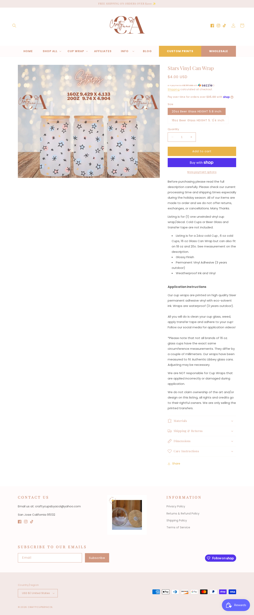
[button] (14, 25)
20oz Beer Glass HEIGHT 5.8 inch (196, 111)
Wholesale (218, 51)
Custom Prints (180, 51)
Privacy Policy (175, 506)
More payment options (201, 172)
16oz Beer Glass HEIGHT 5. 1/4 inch (198, 120)
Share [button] (176, 464)
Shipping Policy (176, 520)
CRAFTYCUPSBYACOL (40, 607)
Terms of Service (178, 527)
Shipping (174, 89)
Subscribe (97, 558)
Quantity (173, 129)
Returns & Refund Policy (182, 513)
